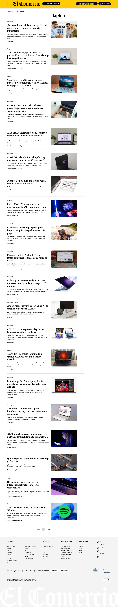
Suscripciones (46, 544)
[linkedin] (30, 571)
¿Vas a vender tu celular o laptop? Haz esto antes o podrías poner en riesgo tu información (27, 27)
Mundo (9, 562)
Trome (80, 550)
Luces (26, 548)
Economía (9, 552)
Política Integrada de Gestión (66, 555)
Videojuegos (10, 200)
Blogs (26, 556)
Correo (80, 548)
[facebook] (15, 571)
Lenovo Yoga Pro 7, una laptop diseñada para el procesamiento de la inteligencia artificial (26, 383)
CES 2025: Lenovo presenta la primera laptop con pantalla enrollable (25, 330)
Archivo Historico (29, 554)
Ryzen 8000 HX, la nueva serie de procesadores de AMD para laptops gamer (27, 205)
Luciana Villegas (11, 447)
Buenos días (46, 554)
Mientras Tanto (47, 563)
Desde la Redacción (48, 556)
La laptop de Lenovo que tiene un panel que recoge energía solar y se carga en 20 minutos (26, 283)
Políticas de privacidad (66, 552)
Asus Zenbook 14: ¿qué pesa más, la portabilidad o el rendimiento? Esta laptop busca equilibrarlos (28, 55)
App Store (54, 570)
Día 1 (44, 561)
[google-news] (34, 571)
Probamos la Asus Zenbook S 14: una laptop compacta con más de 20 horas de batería (27, 257)
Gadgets (9, 49)
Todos (44, 552)
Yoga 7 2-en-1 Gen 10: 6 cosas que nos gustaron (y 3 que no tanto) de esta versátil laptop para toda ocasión (27, 82)
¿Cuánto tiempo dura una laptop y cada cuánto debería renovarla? (26, 182)
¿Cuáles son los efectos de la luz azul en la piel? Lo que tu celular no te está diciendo (27, 435)
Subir (106, 580)
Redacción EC (10, 41)
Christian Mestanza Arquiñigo (14, 68)
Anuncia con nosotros (66, 550)
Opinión (9, 554)
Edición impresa (29, 558)
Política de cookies (65, 558)
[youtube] (27, 571)
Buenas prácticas (65, 548)
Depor (80, 552)
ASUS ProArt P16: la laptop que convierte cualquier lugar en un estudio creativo (27, 134)
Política (9, 550)
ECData (9, 548)
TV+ (26, 550)
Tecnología (10, 21)
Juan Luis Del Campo (12, 94)
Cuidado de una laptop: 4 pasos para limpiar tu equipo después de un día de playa (26, 230)
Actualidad (10, 101)
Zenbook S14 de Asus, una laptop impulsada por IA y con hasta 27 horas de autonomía (27, 411)
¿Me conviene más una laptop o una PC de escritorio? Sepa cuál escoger (27, 307)
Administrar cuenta (48, 546)
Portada (9, 544)
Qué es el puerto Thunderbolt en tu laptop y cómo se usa (28, 460)
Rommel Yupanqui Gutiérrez (14, 470)
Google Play (64, 570)
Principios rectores (65, 546)
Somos (9, 558)
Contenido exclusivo (12, 560)
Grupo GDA (10, 192)
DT (8, 556)
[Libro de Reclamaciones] (107, 570)
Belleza (9, 430)
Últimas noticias (11, 546)
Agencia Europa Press (12, 215)
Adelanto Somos (47, 559)
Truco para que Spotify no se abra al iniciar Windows (27, 509)
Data (8, 455)
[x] (19, 571)
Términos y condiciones (66, 544)
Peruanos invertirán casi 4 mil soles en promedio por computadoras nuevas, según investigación (25, 108)
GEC (80, 544)
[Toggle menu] (9, 3)
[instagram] (23, 571)
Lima (8, 565)
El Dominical (28, 552)
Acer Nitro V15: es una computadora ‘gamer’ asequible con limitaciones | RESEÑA (24, 356)
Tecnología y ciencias (12, 302)
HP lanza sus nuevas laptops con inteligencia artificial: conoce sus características (23, 484)
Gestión (81, 546)
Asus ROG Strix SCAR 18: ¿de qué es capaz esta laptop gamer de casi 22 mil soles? (27, 158)
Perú (26, 544)
